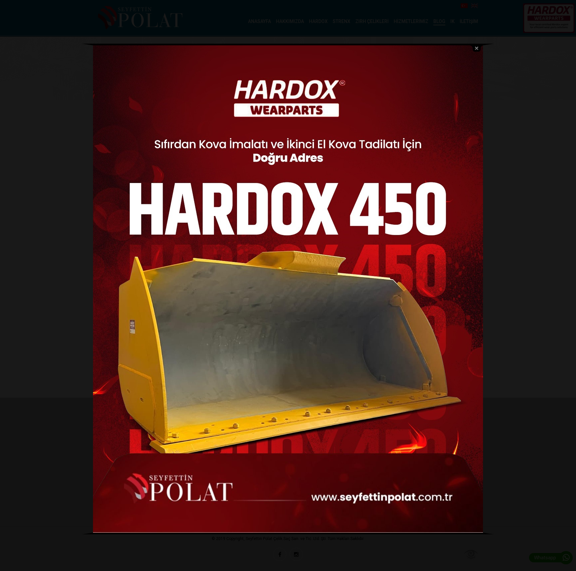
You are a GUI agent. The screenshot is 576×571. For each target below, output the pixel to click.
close (476, 48)
